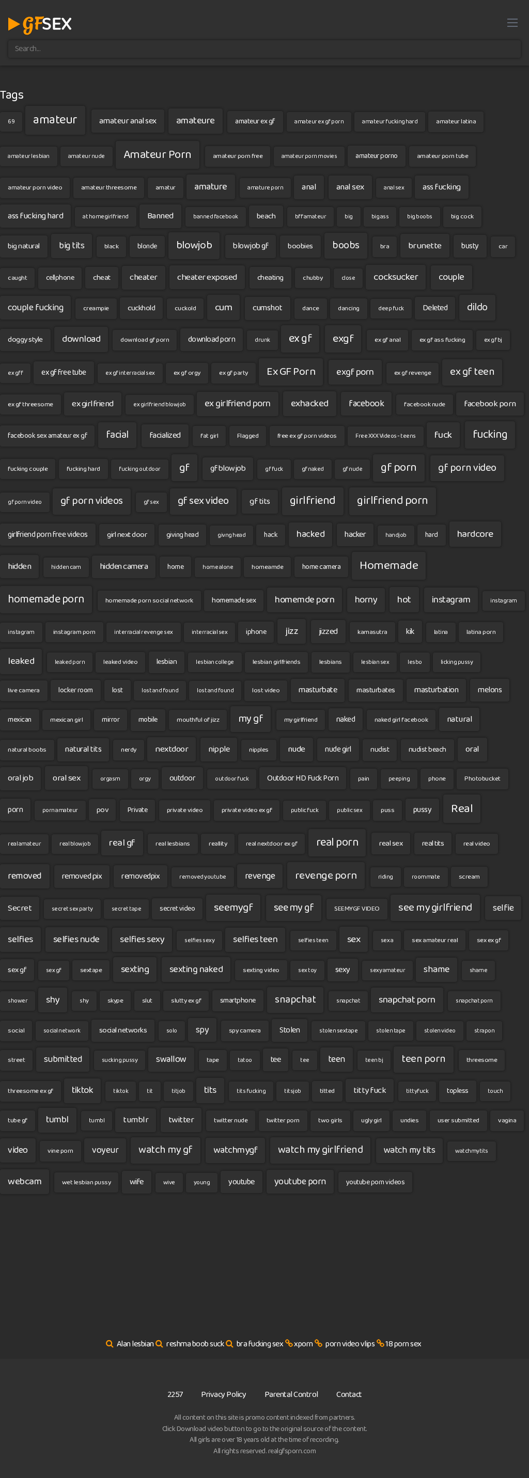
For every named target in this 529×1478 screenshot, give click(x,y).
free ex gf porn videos (307, 436)
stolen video (440, 1031)
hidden (19, 566)
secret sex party (72, 909)
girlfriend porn (392, 500)
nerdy (128, 749)
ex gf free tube (63, 372)
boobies (300, 246)
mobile (148, 719)
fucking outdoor (140, 469)
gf (184, 467)
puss (387, 810)
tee (276, 1059)
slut (147, 1000)
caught (17, 278)
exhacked (310, 403)
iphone (256, 632)
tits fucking (251, 1091)
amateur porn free (238, 156)
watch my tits (409, 1150)
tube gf (17, 1120)
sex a (387, 940)
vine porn (60, 1151)
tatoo (245, 1060)
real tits (433, 843)
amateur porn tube (443, 156)
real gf (122, 843)
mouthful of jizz (198, 719)
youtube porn (300, 1181)
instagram (451, 600)
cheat (102, 278)
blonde (147, 246)
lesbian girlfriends (277, 662)
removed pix (82, 876)
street (16, 1060)
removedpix (140, 876)
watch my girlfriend (320, 1149)
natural (459, 719)
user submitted (458, 1120)
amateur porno (376, 156)
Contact (349, 1394)
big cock (462, 216)
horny (366, 600)
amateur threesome (109, 187)
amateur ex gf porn (319, 121)
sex (354, 939)
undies (409, 1120)
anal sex (350, 187)
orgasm (110, 779)
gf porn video (467, 467)
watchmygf (235, 1150)
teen (336, 1059)
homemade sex (234, 600)
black (111, 246)
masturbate (318, 690)
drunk (262, 340)
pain (363, 778)
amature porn (265, 188)
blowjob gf (250, 246)
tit (150, 1091)
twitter (181, 1120)
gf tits (260, 501)
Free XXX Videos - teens (385, 436)
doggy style (25, 339)
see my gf (294, 908)
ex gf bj (493, 340)
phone (437, 778)
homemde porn (304, 600)
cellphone (60, 278)
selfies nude (76, 939)
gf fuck (274, 469)
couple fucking (35, 307)
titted (327, 1091)
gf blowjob (227, 468)
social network (62, 1031)
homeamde (267, 567)
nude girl (338, 749)
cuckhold (141, 308)
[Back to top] (500, 1445)
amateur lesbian (29, 156)
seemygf (233, 907)
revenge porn (326, 875)
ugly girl (371, 1120)
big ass (380, 216)
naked (345, 719)
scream (469, 876)
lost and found (160, 690)
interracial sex (210, 632)
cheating (270, 278)
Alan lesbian (135, 1344)
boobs (346, 245)
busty (470, 246)
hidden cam (66, 567)
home (175, 567)
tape (213, 1060)
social (16, 1030)
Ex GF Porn (291, 371)
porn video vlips (350, 1344)
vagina (507, 1120)
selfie (503, 908)
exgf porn (355, 372)
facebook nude (424, 404)
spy (202, 1030)
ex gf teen (472, 371)
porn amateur (60, 810)
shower (17, 1001)
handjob (396, 535)
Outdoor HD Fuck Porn (302, 778)
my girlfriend (301, 719)
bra (385, 246)
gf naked (313, 469)
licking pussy (457, 662)
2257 (175, 1394)
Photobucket (482, 778)
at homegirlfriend (106, 216)
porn (15, 809)
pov (102, 810)
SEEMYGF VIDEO (357, 908)
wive (169, 1182)
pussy (422, 809)
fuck (443, 435)
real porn (337, 842)
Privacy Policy (223, 1394)
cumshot (268, 308)
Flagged (248, 436)
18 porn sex (403, 1344)
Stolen (289, 1030)
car (503, 246)
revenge (260, 876)
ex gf (300, 338)
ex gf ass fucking (442, 340)
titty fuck (369, 1091)
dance (310, 308)
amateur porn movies (309, 156)
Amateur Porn (157, 155)
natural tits (83, 749)
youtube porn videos (375, 1182)
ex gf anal (387, 340)
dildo (477, 307)
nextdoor (171, 749)
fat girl (209, 436)
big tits (71, 246)
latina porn (481, 632)
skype (115, 1000)
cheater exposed (207, 277)
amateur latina (456, 121)
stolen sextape (338, 1031)
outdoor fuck (231, 779)
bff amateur (310, 216)
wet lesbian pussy (86, 1182)
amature (210, 187)
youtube (241, 1181)
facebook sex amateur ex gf (47, 435)
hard (431, 535)
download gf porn (144, 340)
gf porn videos (91, 501)
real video (476, 843)
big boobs (419, 216)
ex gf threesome (30, 404)
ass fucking (442, 187)
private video (185, 810)
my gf (250, 718)
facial (117, 434)
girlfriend (313, 500)
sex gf (17, 970)
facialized (165, 435)
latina (441, 632)
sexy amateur (387, 970)
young (202, 1182)
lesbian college (215, 662)
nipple (218, 749)
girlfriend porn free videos (48, 534)
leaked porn (70, 662)
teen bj (374, 1060)
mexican (20, 719)
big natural (24, 246)
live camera (24, 690)
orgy (145, 779)
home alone (218, 567)
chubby (312, 278)
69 (11, 121)
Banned (160, 216)
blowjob (194, 245)
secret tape (127, 909)
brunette (425, 246)
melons (490, 690)
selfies (20, 939)
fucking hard (83, 469)
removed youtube (202, 877)
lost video (265, 690)
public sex (349, 810)
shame (436, 969)
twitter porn (283, 1120)
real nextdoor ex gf (272, 843)
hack (270, 535)
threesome (481, 1060)
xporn (303, 1344)
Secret (20, 908)
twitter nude (230, 1120)
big (349, 216)
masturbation (436, 690)
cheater (144, 277)
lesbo (415, 662)
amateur (55, 120)
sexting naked (196, 969)
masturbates (375, 690)
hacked (310, 534)
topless (458, 1091)
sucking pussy (120, 1060)
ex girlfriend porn (238, 403)
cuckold (185, 308)
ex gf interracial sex (130, 373)
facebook (366, 403)
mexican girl (66, 719)
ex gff (15, 373)
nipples (259, 749)
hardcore (475, 534)
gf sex (151, 502)
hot (404, 600)
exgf (343, 338)
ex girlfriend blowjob (159, 404)
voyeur (105, 1150)
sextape (91, 970)
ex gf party (233, 373)
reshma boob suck (195, 1344)
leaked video (120, 662)
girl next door (127, 535)
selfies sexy (142, 939)
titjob (178, 1091)
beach (266, 216)
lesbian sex (375, 662)
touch (495, 1091)
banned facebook (215, 216)
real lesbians (172, 843)
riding (385, 877)
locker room (75, 690)
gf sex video (203, 501)
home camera (321, 567)
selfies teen (255, 939)
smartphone (238, 1000)
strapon (484, 1031)
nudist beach (427, 749)
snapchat (295, 999)
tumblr (135, 1120)
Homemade (389, 565)
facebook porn (490, 403)
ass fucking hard (35, 216)
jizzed (328, 632)
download (81, 339)
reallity (218, 843)
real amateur (24, 844)
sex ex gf (489, 940)
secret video (177, 908)
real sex (390, 843)
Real (462, 808)
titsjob (292, 1091)
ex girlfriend (93, 403)
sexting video (261, 970)
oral (472, 749)
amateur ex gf (255, 121)
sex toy (307, 970)
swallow (171, 1059)
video (18, 1150)
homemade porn (46, 599)
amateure (195, 121)
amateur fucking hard (389, 121)
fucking (490, 434)
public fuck (305, 810)
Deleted (435, 307)
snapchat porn (407, 1000)
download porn (212, 339)
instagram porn (74, 632)
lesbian (167, 662)
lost (117, 690)
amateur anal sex (128, 121)
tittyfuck (417, 1091)
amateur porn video (35, 187)
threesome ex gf (30, 1091)
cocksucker (396, 277)
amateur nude (86, 156)
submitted (63, 1059)
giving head (182, 535)
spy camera (245, 1030)
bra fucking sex (260, 1344)
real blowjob (74, 844)
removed (25, 876)
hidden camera (124, 567)
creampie (96, 308)
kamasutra (372, 632)
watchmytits (471, 1151)
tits (210, 1090)
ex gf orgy (187, 373)
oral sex (66, 778)
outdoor (182, 778)
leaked (21, 661)
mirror (110, 719)
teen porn (423, 1059)
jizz (291, 631)
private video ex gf (247, 810)
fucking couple (28, 469)
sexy (342, 969)
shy (52, 1000)
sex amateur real (435, 940)
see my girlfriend (435, 907)
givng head (231, 535)
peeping (399, 779)
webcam (24, 1181)
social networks (123, 1030)
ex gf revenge (412, 373)
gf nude (353, 469)
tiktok (82, 1090)
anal (309, 187)
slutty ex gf (186, 1000)
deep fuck (391, 308)
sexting (135, 969)
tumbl (57, 1119)
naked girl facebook (401, 719)
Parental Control (291, 1394)
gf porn (399, 467)
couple (451, 277)
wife (137, 1181)
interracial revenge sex (143, 632)
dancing (349, 308)
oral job (20, 778)
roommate (426, 877)
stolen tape (391, 1031)
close (348, 278)
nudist (379, 749)
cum (223, 307)
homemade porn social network (149, 600)
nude (296, 749)
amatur (165, 187)
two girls (330, 1120)
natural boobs (27, 749)
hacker (355, 534)
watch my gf (165, 1149)
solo (171, 1031)
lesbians (330, 662)
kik (410, 631)
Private (138, 810)
